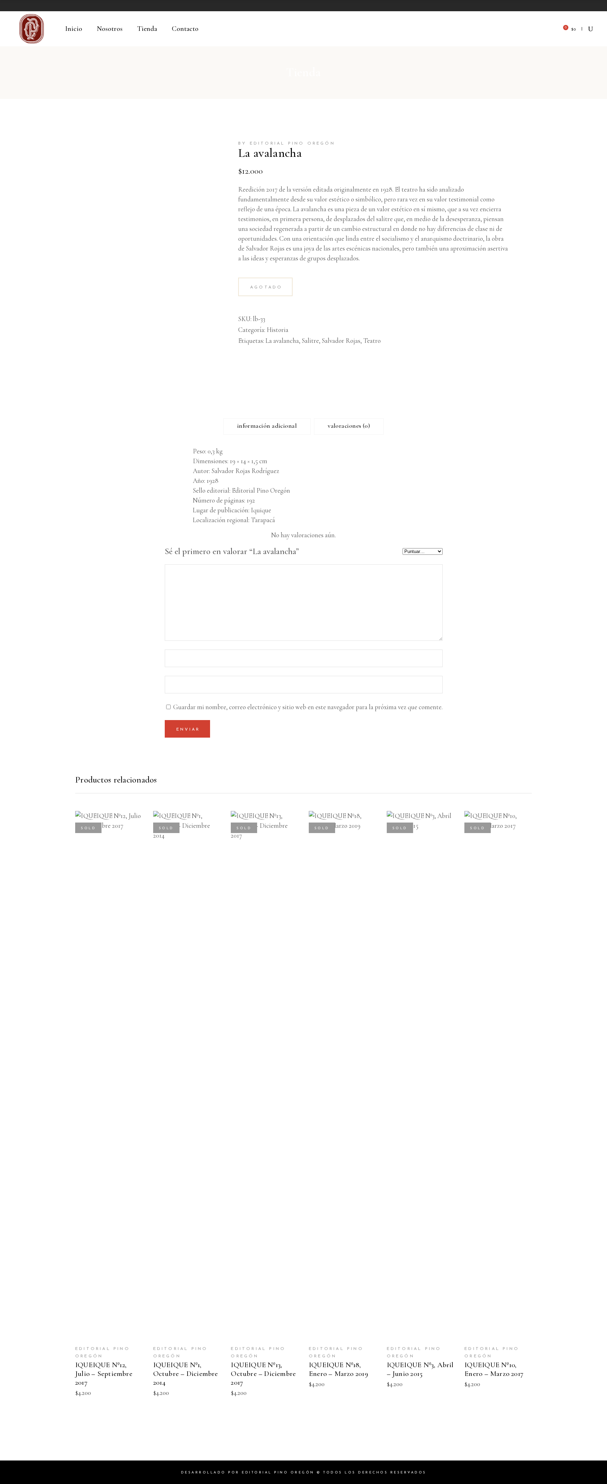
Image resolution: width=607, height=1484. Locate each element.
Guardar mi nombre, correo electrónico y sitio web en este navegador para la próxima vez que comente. (308, 707)
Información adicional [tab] (267, 426)
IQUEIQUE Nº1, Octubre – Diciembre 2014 (185, 1373)
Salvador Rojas (341, 341)
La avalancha (282, 341)
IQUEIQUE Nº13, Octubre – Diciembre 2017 (263, 1373)
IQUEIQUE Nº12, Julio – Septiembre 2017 (103, 1373)
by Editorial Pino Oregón (286, 143)
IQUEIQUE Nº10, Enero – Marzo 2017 (493, 1369)
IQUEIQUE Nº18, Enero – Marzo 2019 (338, 1369)
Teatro (372, 341)
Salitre (310, 341)
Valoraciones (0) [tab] (349, 426)
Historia (277, 330)
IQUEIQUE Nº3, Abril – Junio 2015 (420, 1369)
